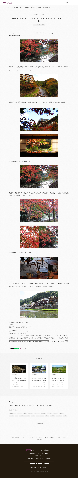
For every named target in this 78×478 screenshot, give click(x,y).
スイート (46, 405)
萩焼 (33, 405)
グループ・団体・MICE (28, 437)
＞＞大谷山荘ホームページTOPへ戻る (34, 338)
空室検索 (67, 2)
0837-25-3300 (43, 453)
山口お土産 (28, 415)
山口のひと (21, 405)
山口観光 (16, 405)
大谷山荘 (55, 413)
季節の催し (11, 405)
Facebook (40, 463)
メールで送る (23, 348)
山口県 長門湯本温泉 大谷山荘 (7, 3)
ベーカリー (37, 405)
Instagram (32, 463)
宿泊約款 (64, 437)
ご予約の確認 (48, 458)
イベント (19, 413)
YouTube (47, 463)
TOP (9, 7)
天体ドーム (26, 405)
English (61, 2)
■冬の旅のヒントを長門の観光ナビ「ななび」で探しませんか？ (41, 341)
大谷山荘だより (15, 7)
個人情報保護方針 (39, 439)
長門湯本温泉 (13, 413)
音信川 (12, 415)
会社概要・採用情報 (49, 437)
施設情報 (50, 405)
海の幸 (47, 415)
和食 (65, 415)
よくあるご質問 (39, 437)
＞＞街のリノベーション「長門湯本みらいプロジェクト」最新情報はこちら (34, 340)
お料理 (21, 415)
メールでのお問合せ (39, 458)
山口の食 (42, 405)
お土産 (30, 405)
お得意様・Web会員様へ (15, 437)
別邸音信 (61, 413)
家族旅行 (53, 415)
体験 (25, 413)
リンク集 (58, 437)
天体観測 (43, 413)
